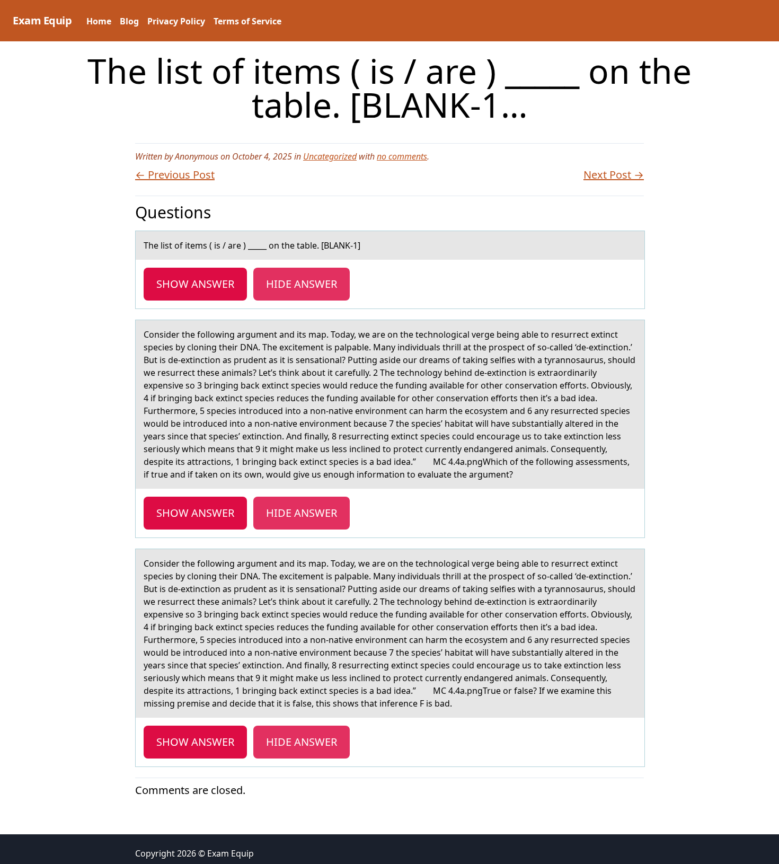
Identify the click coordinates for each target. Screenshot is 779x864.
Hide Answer (301, 284)
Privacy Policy (176, 21)
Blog (129, 21)
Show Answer (195, 284)
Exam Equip (42, 20)
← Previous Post (175, 174)
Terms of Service (247, 21)
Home (98, 21)
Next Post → (613, 174)
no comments (402, 156)
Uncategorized (330, 156)
